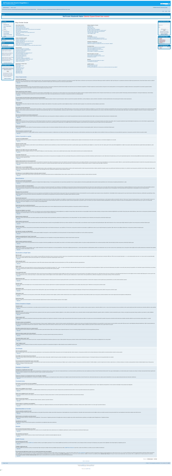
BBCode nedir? (18, 64)
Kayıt (166, 11)
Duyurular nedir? (18, 69)
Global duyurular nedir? (19, 68)
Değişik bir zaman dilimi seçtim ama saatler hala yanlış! (25, 41)
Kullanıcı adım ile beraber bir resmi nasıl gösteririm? (24, 43)
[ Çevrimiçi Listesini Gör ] (8, 62)
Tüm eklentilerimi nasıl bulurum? (92, 61)
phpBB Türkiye (88, 468)
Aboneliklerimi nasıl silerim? (91, 56)
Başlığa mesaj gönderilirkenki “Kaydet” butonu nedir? (24, 59)
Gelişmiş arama (167, 4)
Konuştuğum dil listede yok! (20, 42)
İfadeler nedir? (18, 66)
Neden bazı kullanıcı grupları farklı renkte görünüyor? (96, 31)
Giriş (169, 11)
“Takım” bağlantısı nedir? (91, 33)
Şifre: (159, 27)
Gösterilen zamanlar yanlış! (20, 40)
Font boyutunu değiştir (169, 7)
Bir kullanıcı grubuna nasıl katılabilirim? (93, 29)
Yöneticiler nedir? (90, 26)
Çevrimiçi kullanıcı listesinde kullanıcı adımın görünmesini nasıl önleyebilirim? (28, 29)
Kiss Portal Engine (83, 465)
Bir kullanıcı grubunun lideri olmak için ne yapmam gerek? (96, 30)
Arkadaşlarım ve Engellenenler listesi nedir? (94, 42)
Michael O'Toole (91, 465)
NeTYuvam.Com (5, 45)
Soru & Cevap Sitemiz (7, 26)
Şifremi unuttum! (18, 30)
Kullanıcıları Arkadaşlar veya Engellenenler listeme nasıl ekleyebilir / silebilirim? (100, 43)
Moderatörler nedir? (90, 27)
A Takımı (147, 463)
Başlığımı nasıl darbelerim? (20, 61)
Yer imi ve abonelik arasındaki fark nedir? (94, 54)
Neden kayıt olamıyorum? (20, 34)
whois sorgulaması (81, 452)
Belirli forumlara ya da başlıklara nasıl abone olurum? (96, 55)
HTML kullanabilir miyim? (20, 65)
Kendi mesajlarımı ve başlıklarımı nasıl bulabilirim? (95, 51)
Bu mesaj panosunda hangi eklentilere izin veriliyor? (95, 60)
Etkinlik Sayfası (6, 7)
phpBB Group (31, 442)
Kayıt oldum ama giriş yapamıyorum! (22, 31)
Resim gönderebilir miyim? (20, 67)
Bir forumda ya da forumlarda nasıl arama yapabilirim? (96, 47)
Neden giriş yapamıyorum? (20, 26)
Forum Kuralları (6, 33)
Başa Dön (18, 82)
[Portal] (2, 2)
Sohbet (5, 36)
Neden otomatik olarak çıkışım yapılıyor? (22, 28)
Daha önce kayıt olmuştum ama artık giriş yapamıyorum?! (25, 32)
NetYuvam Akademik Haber (31, 9)
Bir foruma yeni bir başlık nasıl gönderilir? (22, 48)
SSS (163, 11)
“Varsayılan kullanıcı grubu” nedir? (93, 32)
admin (161, 47)
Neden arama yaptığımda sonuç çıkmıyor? (94, 48)
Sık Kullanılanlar (6, 31)
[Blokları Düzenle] (156, 7)
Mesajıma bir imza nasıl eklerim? (21, 50)
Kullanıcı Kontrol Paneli (8, 34)
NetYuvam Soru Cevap (66, 9)
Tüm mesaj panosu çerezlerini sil (154, 463)
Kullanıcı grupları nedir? (91, 28)
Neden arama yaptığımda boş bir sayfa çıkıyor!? (95, 49)
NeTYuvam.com (6, 24)
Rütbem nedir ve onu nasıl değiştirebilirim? (22, 44)
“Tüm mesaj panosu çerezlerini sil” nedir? (22, 35)
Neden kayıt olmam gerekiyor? (21, 27)
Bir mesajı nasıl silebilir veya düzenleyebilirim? (23, 49)
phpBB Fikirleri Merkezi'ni (69, 447)
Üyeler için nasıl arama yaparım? (92, 50)
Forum (15, 7)
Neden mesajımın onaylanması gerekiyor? (23, 60)
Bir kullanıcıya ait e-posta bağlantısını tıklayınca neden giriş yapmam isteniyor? (28, 45)
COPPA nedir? (18, 33)
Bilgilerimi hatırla (163, 29)
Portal (12, 7)
